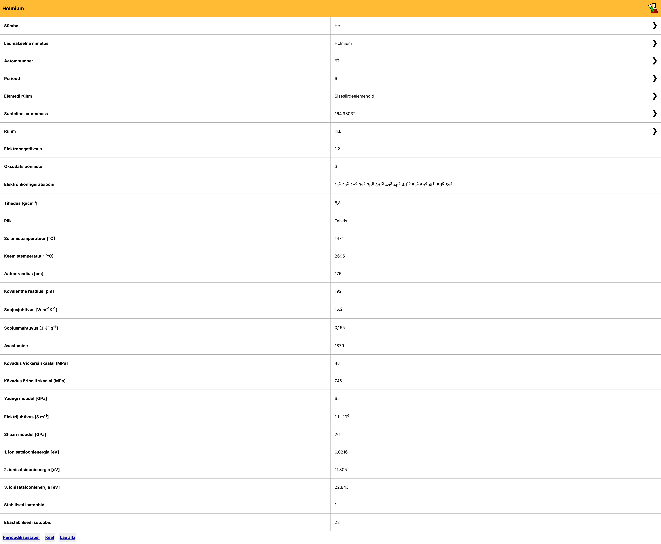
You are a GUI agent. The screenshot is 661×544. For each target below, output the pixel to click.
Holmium (343, 43)
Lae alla (67, 537)
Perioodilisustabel (21, 537)
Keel (49, 537)
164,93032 (345, 113)
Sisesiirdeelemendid (354, 96)
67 (337, 60)
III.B (338, 131)
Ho (337, 25)
